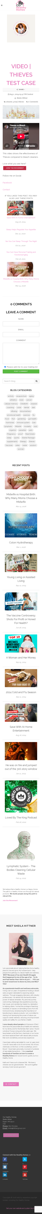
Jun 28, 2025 (21, 628)
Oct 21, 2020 (20, 246)
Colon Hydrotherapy (21, 542)
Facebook (7, 183)
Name (21, 319)
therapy (23, 441)
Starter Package (28, 438)
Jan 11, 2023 (21, 774)
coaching (10, 407)
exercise (26, 415)
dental (26, 407)
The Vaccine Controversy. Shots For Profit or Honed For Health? (21, 619)
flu (34, 415)
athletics (13, 400)
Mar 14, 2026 (20, 286)
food (7, 419)
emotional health (14, 415)
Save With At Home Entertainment (21, 218)
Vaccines (9, 445)
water (25, 445)
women (21, 449)
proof (15, 102)
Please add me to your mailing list (22, 367)
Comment (21, 340)
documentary (25, 411)
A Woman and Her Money (21, 657)
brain (21, 400)
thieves (21, 102)
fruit (13, 419)
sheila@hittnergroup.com (17, 1128)
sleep (9, 438)
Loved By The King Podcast (21, 817)
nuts (35, 426)
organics (12, 430)
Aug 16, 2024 (20, 222)
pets (30, 430)
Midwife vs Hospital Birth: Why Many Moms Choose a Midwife (21, 498)
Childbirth (24, 404)
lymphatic (8, 426)
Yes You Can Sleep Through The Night (21, 241)
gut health (32, 419)
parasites (22, 430)
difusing (14, 411)
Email (21, 330)
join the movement (15, 168)
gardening (22, 419)
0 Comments (33, 102)
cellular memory (11, 404)
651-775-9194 (13, 1126)
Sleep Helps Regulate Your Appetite (21, 229)
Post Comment (21, 371)
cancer (29, 400)
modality (27, 426)
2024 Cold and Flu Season (21, 692)
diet (33, 407)
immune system (23, 423)
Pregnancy (11, 434)
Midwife (18, 426)
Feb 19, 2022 (21, 878)
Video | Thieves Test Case (21, 74)
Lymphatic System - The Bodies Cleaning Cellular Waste (21, 870)
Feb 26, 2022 (21, 822)
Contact (6, 189)
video (17, 445)
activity (11, 396)
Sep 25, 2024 (21, 662)
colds (19, 407)
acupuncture (21, 396)
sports (16, 438)
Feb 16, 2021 (21, 259)
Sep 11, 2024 (21, 697)
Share (21, 89)
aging (31, 396)
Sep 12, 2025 (21, 586)
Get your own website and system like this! (21, 1208)
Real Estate (30, 434)
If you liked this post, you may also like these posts (21, 197)
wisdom (33, 445)
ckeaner (9, 102)
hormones (10, 423)
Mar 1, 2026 (21, 547)
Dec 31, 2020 (20, 234)
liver (34, 423)
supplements (12, 441)
